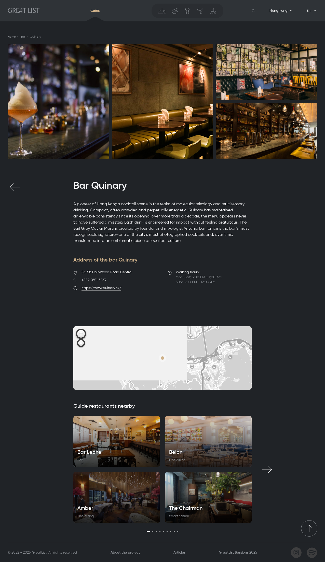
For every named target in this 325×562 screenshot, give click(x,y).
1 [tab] (148, 531)
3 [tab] (156, 531)
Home (12, 36)
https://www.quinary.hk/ (101, 288)
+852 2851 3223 (94, 280)
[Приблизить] (81, 334)
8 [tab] (174, 531)
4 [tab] (159, 531)
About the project (125, 552)
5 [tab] (163, 531)
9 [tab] (177, 531)
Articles (179, 552)
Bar (22, 36)
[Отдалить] (81, 343)
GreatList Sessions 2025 (238, 552)
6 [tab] (167, 531)
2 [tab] (152, 531)
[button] (253, 11)
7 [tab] (170, 531)
